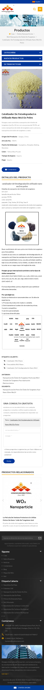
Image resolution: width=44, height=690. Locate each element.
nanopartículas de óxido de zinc (15, 592)
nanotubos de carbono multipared (15, 609)
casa (12, 34)
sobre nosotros (8, 559)
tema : (22, 422)
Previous (3, 500)
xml (4, 576)
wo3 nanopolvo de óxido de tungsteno (21, 37)
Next (40, 500)
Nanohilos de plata (10, 585)
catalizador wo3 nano (15, 361)
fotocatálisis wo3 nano (15, 364)
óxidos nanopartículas (25, 34)
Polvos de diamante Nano (12, 599)
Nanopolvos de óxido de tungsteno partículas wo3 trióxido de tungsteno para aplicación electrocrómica (21, 380)
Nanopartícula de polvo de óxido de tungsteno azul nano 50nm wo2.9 (21, 391)
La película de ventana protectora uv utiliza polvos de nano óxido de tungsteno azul (19, 519)
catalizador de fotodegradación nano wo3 (22, 368)
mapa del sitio (8, 573)
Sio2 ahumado (8, 602)
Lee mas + (5, 674)
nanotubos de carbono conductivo (16, 606)
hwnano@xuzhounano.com (14, 641)
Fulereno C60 (8, 588)
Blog (5, 569)
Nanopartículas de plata (12, 595)
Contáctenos (11, 169)
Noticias (6, 562)
